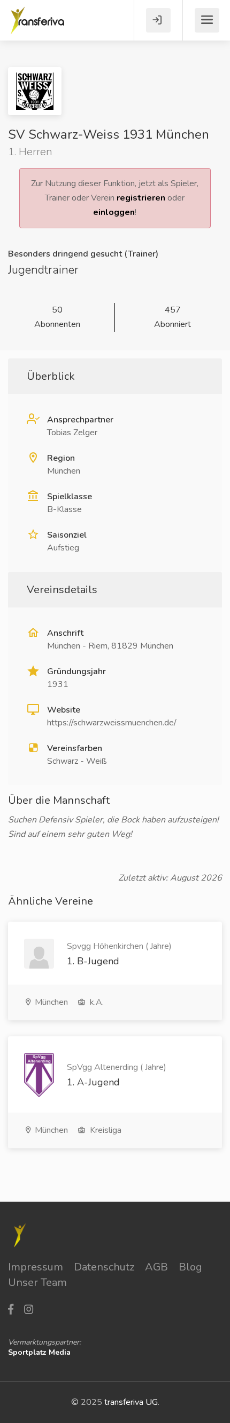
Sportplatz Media (39, 1352)
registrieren (141, 198)
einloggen (114, 212)
